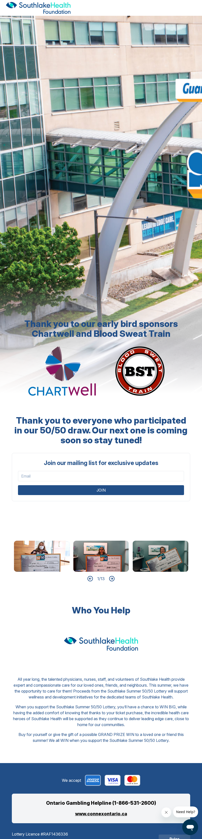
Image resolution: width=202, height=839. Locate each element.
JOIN (101, 490)
